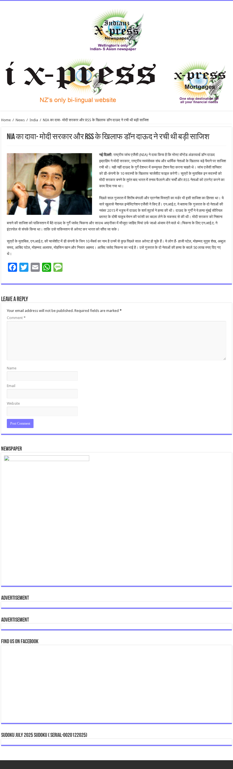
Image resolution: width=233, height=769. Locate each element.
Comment (16, 318)
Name (11, 368)
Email (11, 386)
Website (13, 403)
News (20, 120)
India (34, 120)
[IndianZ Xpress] (116, 29)
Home (6, 120)
